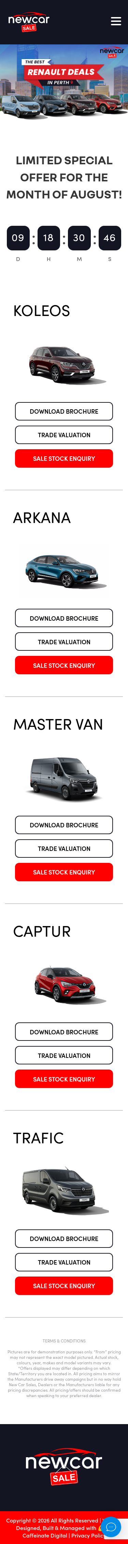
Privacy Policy (88, 1535)
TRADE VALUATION (64, 434)
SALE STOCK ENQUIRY (64, 458)
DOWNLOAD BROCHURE (64, 411)
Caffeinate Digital (45, 1535)
